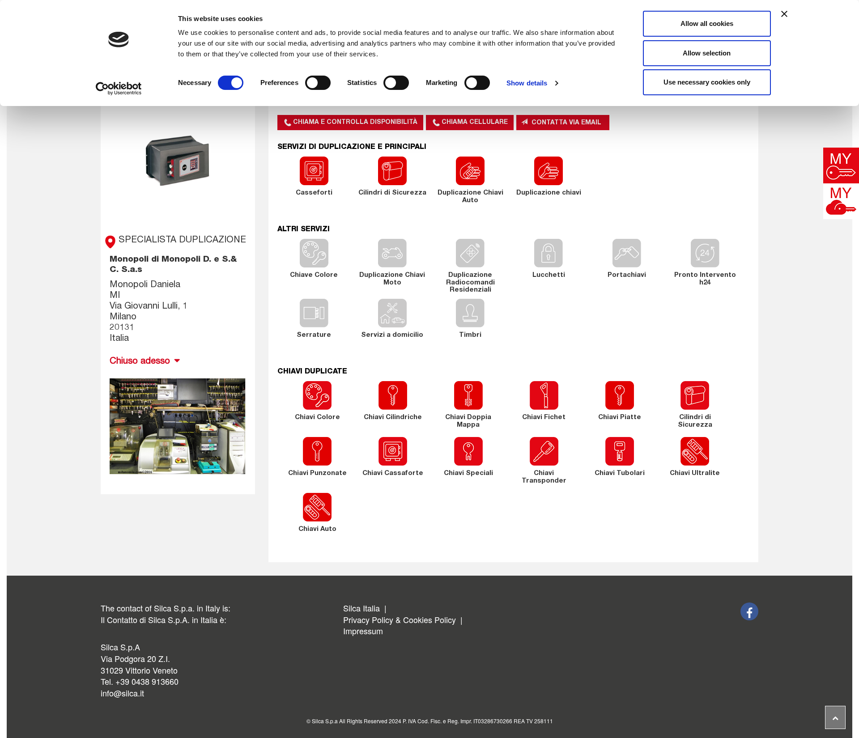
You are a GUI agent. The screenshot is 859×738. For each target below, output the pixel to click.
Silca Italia (362, 608)
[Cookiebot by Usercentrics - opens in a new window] (119, 88)
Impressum (363, 630)
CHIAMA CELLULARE (475, 122)
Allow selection (707, 53)
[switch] (318, 83)
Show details (526, 83)
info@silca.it (122, 693)
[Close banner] (784, 14)
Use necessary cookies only (706, 82)
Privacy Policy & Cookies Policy (399, 619)
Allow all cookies (706, 23)
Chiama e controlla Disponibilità (355, 122)
